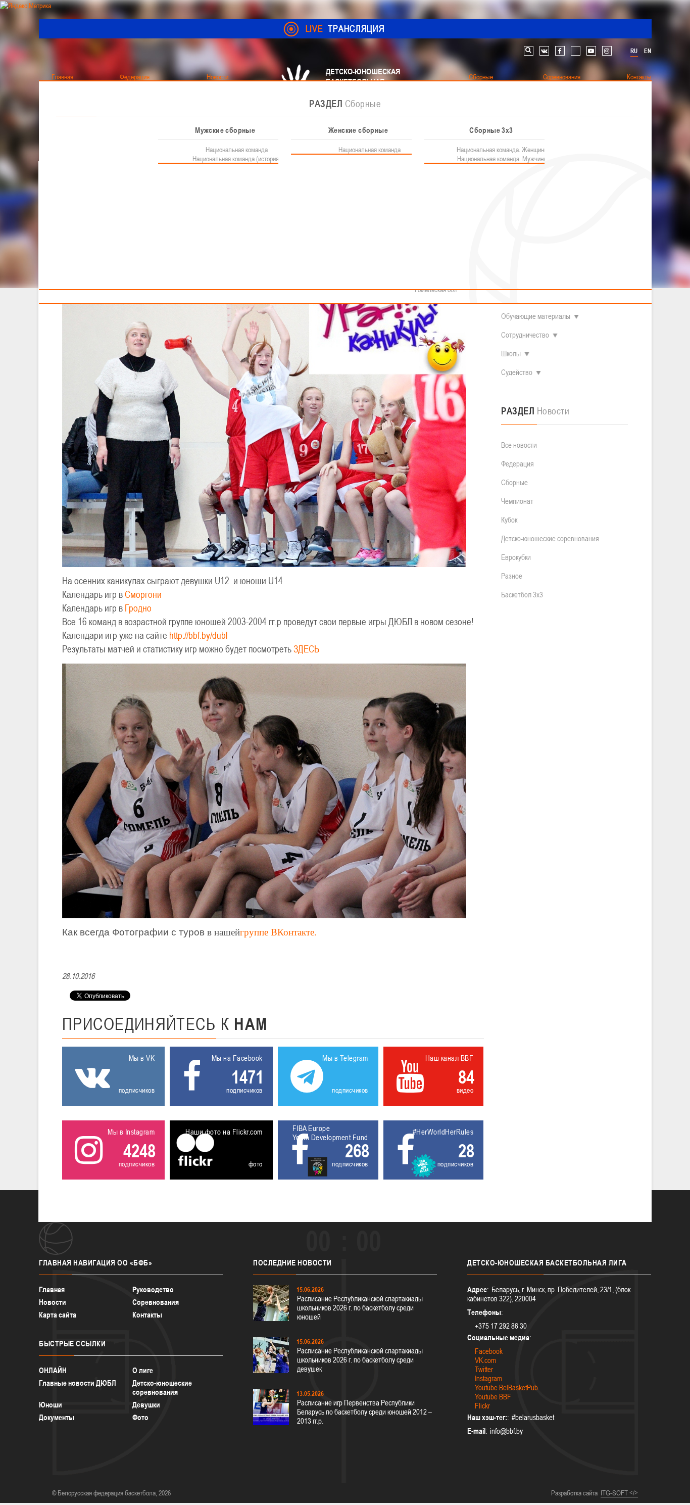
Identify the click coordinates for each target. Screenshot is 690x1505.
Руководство (153, 1289)
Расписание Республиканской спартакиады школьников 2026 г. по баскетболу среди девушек (360, 1359)
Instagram (488, 1378)
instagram (607, 51)
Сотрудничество (525, 335)
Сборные (514, 482)
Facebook (489, 1351)
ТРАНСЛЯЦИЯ (345, 28)
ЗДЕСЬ (306, 649)
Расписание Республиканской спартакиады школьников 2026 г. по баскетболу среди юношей (360, 1307)
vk (544, 51)
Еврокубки (516, 557)
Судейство (516, 372)
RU (633, 51)
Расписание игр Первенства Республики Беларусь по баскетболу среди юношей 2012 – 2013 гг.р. (364, 1411)
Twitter (484, 1369)
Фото (140, 1417)
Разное (511, 576)
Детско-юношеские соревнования (550, 538)
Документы (56, 1417)
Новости (52, 1302)
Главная (52, 1289)
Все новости (519, 445)
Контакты (147, 1314)
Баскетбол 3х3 (522, 594)
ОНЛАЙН (53, 1370)
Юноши (50, 1404)
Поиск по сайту (528, 51)
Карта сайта (57, 1314)
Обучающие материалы (535, 316)
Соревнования (155, 1302)
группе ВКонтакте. (278, 932)
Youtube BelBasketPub (506, 1387)
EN (647, 51)
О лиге (142, 1370)
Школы (511, 353)
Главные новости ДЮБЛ (77, 1383)
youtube (591, 51)
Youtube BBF (493, 1396)
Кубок (509, 519)
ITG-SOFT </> (619, 1493)
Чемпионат (517, 501)
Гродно (138, 608)
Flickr (482, 1405)
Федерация (517, 463)
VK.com (485, 1360)
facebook (560, 51)
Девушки (146, 1404)
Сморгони (143, 594)
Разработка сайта (574, 1493)
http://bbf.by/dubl (198, 635)
